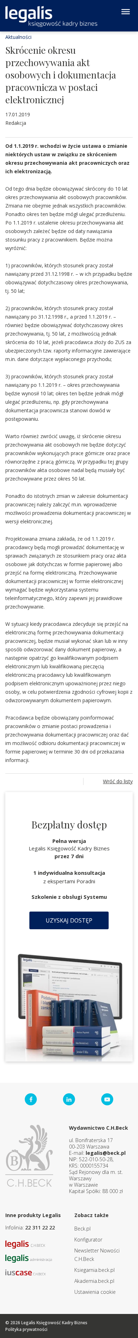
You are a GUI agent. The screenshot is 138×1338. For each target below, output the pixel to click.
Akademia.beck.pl (94, 1281)
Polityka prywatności (26, 1329)
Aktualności (18, 37)
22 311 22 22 (40, 1227)
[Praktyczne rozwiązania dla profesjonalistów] (51, 16)
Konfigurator (88, 1239)
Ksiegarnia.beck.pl (94, 1270)
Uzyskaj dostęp (69, 920)
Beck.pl (82, 1228)
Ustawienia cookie (95, 1291)
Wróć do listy (118, 781)
